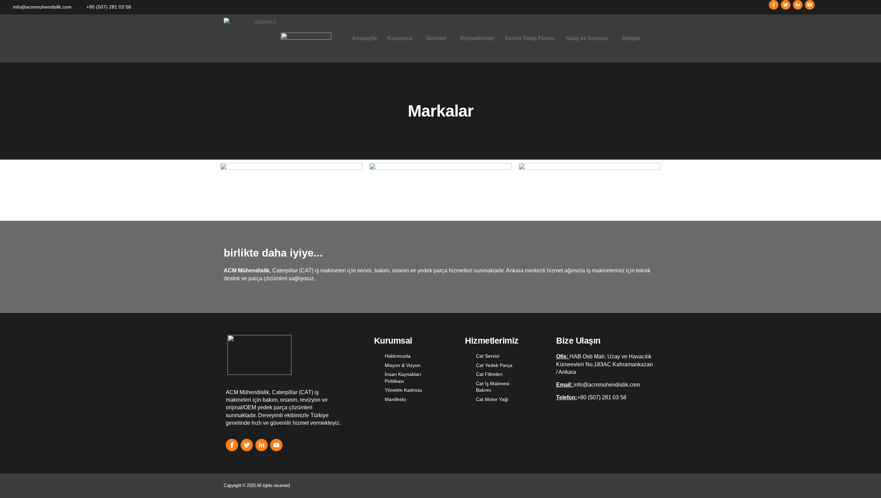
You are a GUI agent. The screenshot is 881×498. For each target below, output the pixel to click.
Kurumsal (400, 38)
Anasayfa (364, 38)
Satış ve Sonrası (587, 38)
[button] (401, 38)
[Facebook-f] (773, 5)
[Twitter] (785, 5)
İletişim (631, 38)
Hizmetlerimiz (477, 38)
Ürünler (436, 38)
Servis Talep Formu (530, 38)
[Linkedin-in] (798, 5)
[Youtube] (810, 5)
